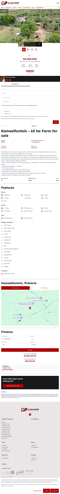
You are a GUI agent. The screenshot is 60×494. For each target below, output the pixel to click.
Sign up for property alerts (13, 385)
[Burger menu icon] (57, 3)
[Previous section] (1, 126)
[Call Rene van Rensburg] (7, 80)
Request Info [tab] (15, 84)
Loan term (32, 341)
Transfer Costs (6, 368)
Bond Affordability (7, 369)
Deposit (32, 336)
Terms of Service (29, 118)
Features (34, 126)
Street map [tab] (15, 288)
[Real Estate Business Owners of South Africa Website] (29, 472)
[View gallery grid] (28, 49)
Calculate (30, 350)
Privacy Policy (45, 116)
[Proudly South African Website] (8, 473)
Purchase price (4, 336)
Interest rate (4, 341)
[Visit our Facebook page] (30, 414)
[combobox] (46, 344)
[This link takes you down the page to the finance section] (31, 142)
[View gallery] (24, 49)
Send (56, 122)
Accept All (54, 490)
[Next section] (5, 126)
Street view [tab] (44, 288)
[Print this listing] (32, 49)
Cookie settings (37, 490)
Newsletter (6, 111)
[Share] (59, 7)
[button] (1, 27)
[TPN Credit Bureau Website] (20, 473)
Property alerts (7, 113)
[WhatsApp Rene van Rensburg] (10, 80)
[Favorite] (56, 7)
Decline (46, 490)
